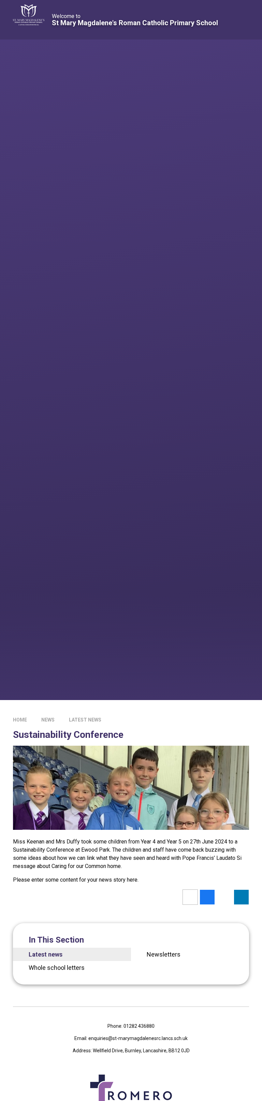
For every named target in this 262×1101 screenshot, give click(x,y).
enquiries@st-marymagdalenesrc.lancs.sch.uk (138, 1038)
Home (20, 720)
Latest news (85, 720)
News (48, 720)
